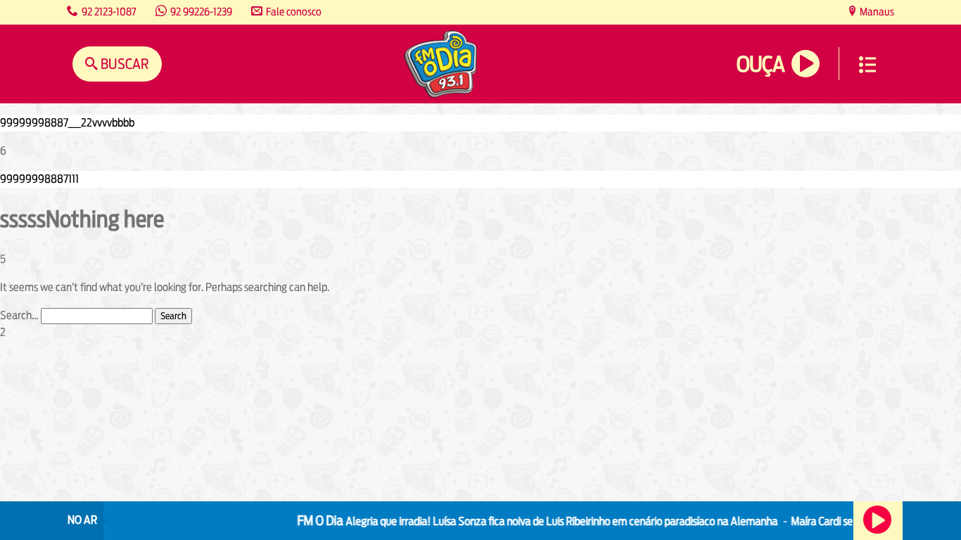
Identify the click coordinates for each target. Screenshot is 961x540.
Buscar (123, 64)
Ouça (760, 64)
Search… (19, 315)
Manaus (876, 12)
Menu (867, 65)
